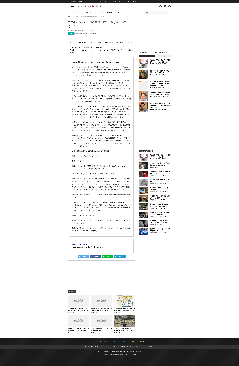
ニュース (80, 12)
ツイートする (83, 256)
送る (107, 256)
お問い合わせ (142, 346)
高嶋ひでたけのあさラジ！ (82, 33)
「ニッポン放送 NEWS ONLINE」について (93, 346)
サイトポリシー (115, 346)
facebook (160, 6)
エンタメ (72, 12)
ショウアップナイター (124, 1)
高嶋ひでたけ (93, 33)
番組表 (80, 1)
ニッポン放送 (73, 1)
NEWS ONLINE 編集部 (75, 30)
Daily (147, 56)
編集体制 (123, 346)
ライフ (102, 12)
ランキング (118, 12)
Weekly (163, 56)
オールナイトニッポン (110, 1)
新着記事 (109, 12)
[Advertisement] (155, 33)
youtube (169, 6)
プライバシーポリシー (132, 346)
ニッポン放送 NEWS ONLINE (89, 6)
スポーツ (88, 12)
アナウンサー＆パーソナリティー (93, 1)
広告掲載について (152, 346)
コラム (96, 12)
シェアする (95, 256)
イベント (135, 1)
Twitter (165, 6)
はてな (120, 256)
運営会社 (107, 346)
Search (170, 12)
